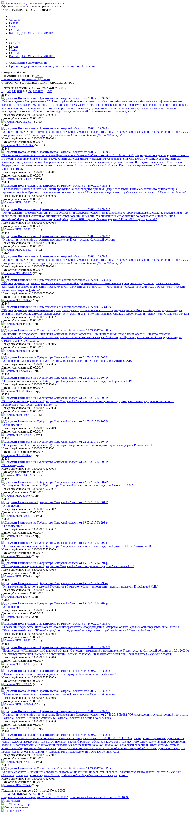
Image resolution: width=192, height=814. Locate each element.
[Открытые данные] (15, 807)
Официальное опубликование (28, 62)
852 (40, 91)
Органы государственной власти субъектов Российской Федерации (52, 66)
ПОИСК (14, 29)
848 (19, 91)
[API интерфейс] (13, 810)
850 (30, 91)
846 (9, 91)
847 (14, 91)
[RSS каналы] (11, 800)
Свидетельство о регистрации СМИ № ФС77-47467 (35, 797)
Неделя (13, 23)
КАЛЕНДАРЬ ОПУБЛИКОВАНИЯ (32, 33)
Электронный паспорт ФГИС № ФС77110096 (99, 797)
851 (35, 91)
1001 (49, 91)
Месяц (13, 26)
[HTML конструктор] (16, 804)
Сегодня (14, 19)
